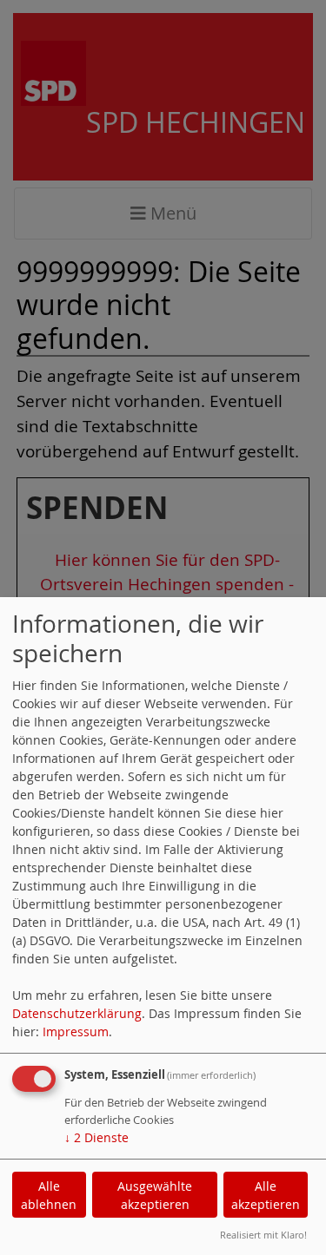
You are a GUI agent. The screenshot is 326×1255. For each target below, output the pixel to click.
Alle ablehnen (49, 1195)
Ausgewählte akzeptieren (154, 1195)
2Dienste (96, 1137)
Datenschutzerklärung (77, 1013)
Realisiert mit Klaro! (263, 1234)
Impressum (76, 1031)
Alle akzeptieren (265, 1195)
